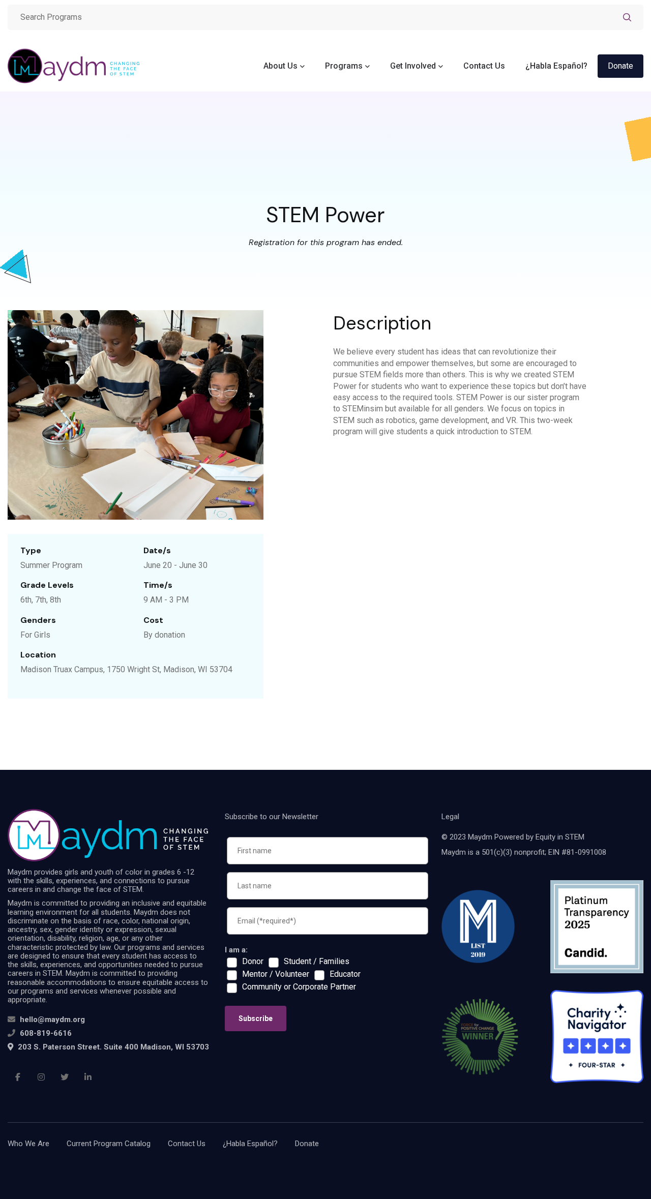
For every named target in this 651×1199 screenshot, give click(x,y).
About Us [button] (280, 66)
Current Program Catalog (109, 1143)
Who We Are (28, 1143)
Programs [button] (344, 66)
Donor (252, 961)
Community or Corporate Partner (299, 987)
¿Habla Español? (556, 66)
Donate (620, 66)
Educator (345, 974)
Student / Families (316, 961)
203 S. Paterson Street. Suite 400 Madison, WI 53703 (112, 1047)
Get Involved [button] (413, 66)
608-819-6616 (46, 1033)
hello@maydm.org (52, 1019)
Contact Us (484, 66)
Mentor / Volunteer (275, 974)
